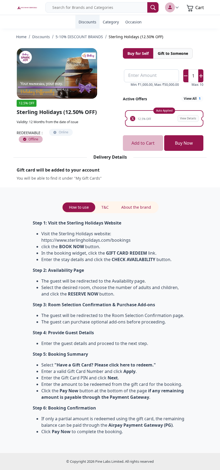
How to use (79, 207)
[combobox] (102, 7)
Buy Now (184, 143)
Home (21, 36)
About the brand (136, 207)
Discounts (41, 36)
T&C (105, 207)
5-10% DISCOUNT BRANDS (79, 36)
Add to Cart (143, 143)
